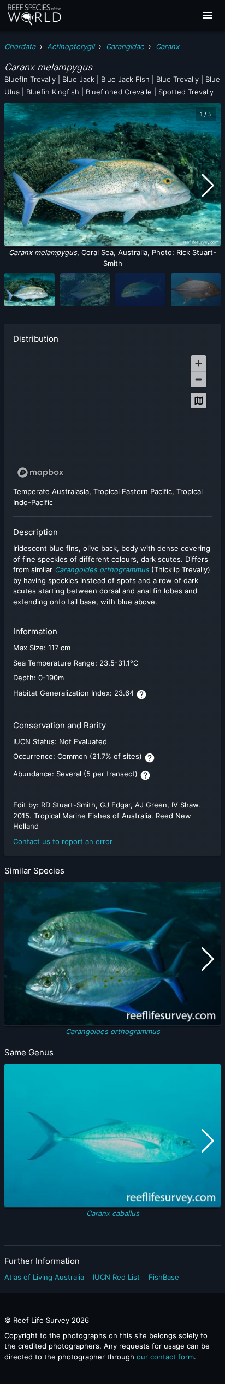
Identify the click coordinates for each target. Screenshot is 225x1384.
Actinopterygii (70, 46)
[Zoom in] (198, 363)
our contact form (165, 1356)
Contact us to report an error (62, 841)
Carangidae (125, 46)
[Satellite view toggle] (198, 400)
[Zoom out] (198, 379)
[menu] (207, 15)
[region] (112, 416)
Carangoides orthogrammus (113, 1031)
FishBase (164, 1277)
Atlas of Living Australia (44, 1277)
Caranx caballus (112, 1213)
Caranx (167, 46)
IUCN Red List (116, 1277)
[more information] (141, 694)
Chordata (19, 46)
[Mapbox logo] (40, 472)
